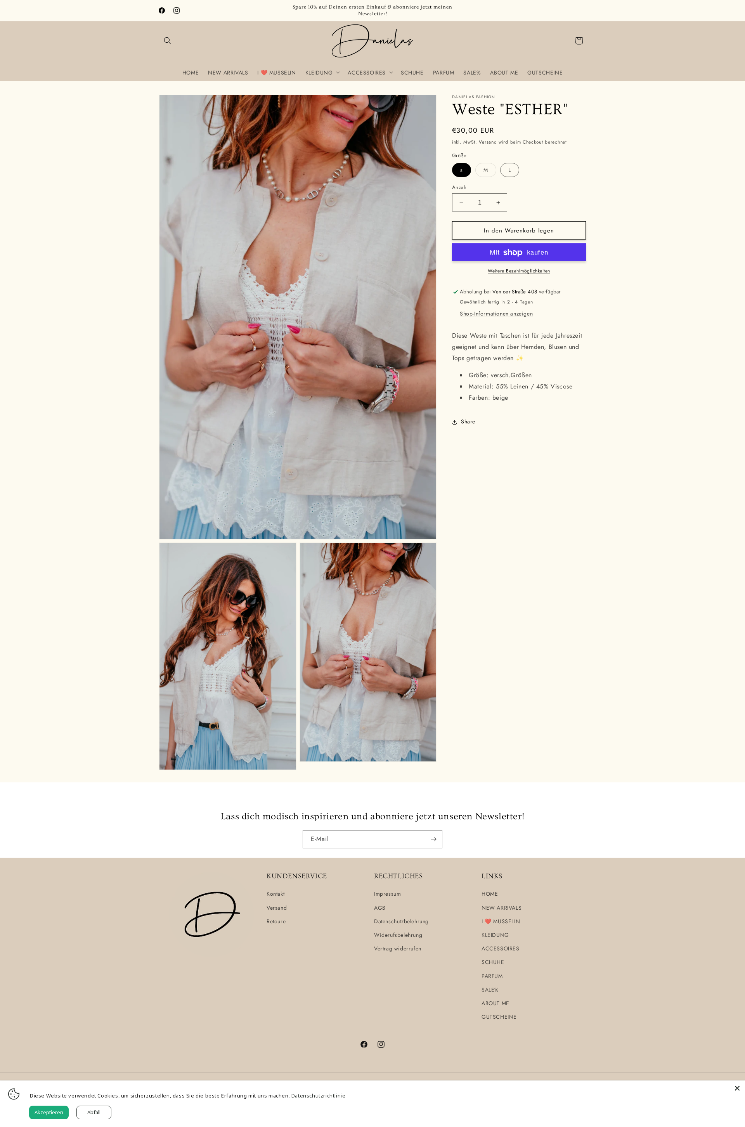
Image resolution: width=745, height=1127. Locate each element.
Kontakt (275, 894)
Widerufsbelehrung (398, 935)
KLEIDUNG (495, 935)
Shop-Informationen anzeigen (496, 314)
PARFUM (492, 976)
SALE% (490, 989)
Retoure (276, 921)
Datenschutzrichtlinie (318, 1095)
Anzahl (460, 187)
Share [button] (468, 422)
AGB (380, 908)
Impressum (387, 894)
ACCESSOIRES (501, 948)
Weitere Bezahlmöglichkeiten (519, 271)
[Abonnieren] (433, 839)
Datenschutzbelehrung (401, 921)
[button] (167, 40)
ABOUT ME (495, 1003)
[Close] (737, 1088)
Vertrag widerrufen (397, 948)
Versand (488, 142)
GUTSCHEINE (499, 1017)
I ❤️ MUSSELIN (501, 921)
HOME (490, 894)
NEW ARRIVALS (502, 908)
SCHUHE (493, 962)
